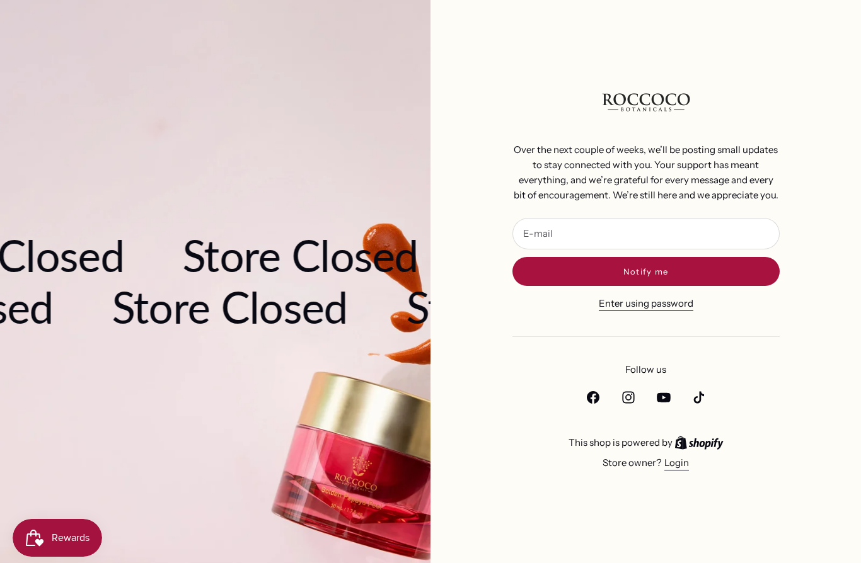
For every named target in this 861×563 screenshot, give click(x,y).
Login (676, 463)
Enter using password (646, 303)
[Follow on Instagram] (628, 397)
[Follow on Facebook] (593, 397)
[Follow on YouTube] (663, 397)
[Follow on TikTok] (699, 397)
